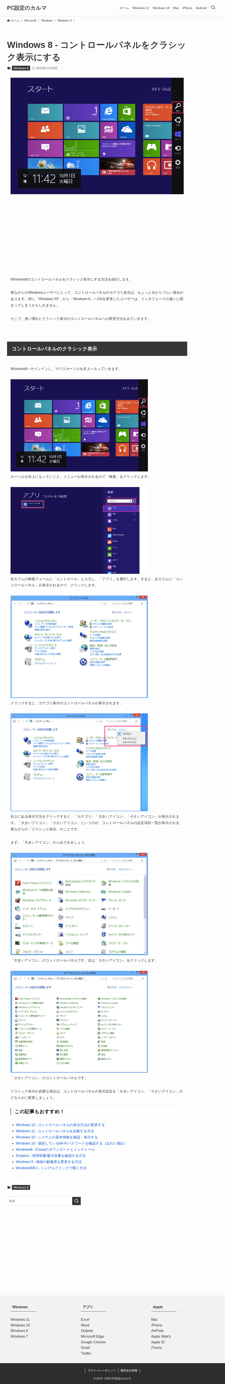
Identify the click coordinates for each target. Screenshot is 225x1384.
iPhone (156, 1325)
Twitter (86, 1353)
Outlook (87, 1331)
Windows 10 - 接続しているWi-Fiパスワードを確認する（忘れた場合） (71, 1143)
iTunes (156, 1348)
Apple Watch (161, 1336)
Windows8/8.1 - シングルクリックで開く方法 (51, 1168)
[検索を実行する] (76, 1201)
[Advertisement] (97, 239)
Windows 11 (20, 1319)
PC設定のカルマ (27, 8)
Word (85, 1325)
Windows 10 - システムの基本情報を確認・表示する (57, 1137)
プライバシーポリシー (101, 1370)
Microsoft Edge (92, 1336)
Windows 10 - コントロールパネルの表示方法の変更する (60, 1125)
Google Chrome (93, 1342)
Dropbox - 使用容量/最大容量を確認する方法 (51, 1156)
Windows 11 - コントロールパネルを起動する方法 (55, 1131)
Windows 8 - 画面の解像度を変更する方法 (49, 1162)
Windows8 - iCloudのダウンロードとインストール (55, 1149)
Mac (154, 1319)
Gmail (85, 1348)
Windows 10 (20, 1325)
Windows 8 (21, 68)
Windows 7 (19, 1336)
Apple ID (158, 1342)
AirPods (157, 1331)
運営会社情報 (129, 1370)
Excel (85, 1319)
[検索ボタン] (213, 8)
